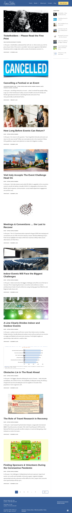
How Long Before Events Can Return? (24, 130)
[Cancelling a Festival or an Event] (26, 68)
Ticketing (19, 42)
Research (38, 86)
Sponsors (6, 87)
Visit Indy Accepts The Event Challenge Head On (62, 30)
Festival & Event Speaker (62, 501)
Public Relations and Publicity (10, 42)
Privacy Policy (30, 509)
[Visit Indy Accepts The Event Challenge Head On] (26, 160)
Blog (55, 3)
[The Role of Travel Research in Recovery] (26, 404)
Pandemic (34, 86)
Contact (50, 3)
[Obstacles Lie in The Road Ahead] (26, 358)
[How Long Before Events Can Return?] (26, 116)
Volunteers (15, 87)
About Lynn (43, 3)
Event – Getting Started (19, 86)
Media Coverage (61, 503)
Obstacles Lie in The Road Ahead (22, 372)
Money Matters (27, 86)
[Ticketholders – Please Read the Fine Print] (26, 21)
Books (35, 3)
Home (30, 3)
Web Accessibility (38, 509)
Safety (42, 86)
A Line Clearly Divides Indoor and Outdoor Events (62, 47)
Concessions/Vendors (9, 86)
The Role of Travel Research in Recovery (26, 418)
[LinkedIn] (67, 510)
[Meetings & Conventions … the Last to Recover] (26, 210)
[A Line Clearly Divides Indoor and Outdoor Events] (26, 308)
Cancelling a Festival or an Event (21, 83)
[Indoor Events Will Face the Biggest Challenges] (26, 259)
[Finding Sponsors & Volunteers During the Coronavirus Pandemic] (26, 450)
